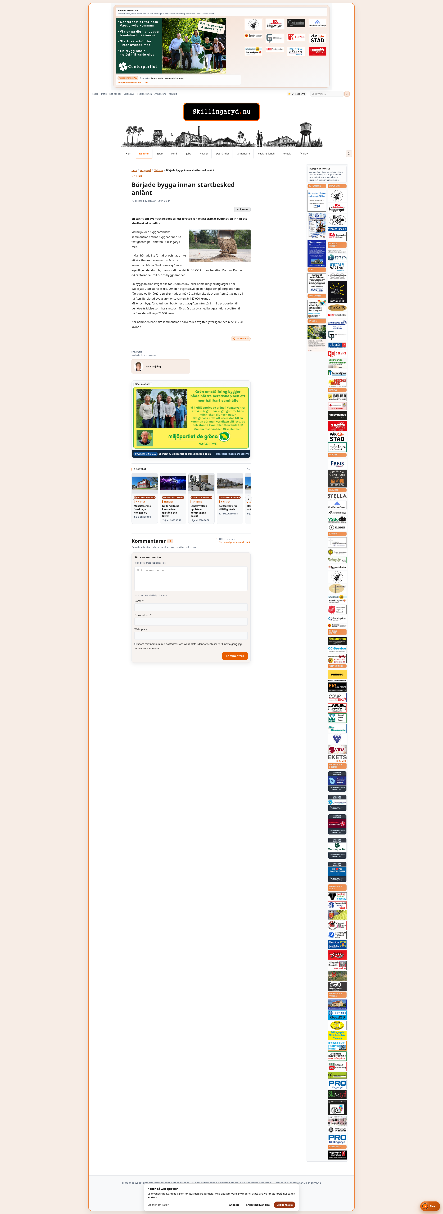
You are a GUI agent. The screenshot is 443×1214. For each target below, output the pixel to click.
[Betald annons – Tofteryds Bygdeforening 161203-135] (337, 1056)
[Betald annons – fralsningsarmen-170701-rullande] (337, 609)
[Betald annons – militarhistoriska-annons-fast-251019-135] (337, 1035)
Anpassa (234, 1204)
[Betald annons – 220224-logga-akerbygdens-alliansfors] (337, 552)
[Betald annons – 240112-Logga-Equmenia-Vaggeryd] (337, 567)
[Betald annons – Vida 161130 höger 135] (337, 749)
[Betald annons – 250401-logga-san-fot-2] (337, 292)
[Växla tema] (349, 153)
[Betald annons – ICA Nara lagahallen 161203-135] (337, 236)
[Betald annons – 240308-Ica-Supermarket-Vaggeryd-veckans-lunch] (337, 208)
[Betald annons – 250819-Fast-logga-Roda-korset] (337, 406)
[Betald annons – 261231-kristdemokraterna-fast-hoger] (337, 871)
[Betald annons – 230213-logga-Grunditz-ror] (337, 325)
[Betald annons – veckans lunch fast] (337, 229)
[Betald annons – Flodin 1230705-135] (337, 527)
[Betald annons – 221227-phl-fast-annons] (275, 50)
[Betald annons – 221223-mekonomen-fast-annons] (337, 641)
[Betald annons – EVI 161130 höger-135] (337, 687)
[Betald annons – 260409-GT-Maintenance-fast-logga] (275, 38)
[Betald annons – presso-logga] (337, 675)
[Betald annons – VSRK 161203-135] (337, 925)
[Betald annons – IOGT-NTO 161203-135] (337, 1015)
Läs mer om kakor (158, 1204)
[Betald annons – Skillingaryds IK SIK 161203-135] (337, 955)
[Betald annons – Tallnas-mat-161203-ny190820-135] (337, 196)
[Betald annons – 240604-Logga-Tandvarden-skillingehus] (337, 252)
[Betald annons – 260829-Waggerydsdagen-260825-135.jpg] (317, 225)
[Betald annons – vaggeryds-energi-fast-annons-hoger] (337, 1155)
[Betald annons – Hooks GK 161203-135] (337, 915)
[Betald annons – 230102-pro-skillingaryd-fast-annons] (337, 1139)
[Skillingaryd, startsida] (221, 111)
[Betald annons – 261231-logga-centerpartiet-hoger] (337, 847)
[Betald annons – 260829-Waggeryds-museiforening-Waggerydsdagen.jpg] (317, 253)
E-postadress (143, 615)
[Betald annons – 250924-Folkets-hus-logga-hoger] (337, 478)
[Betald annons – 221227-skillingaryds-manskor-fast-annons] (337, 1130)
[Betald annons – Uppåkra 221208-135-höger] (337, 758)
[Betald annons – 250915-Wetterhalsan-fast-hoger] (296, 51)
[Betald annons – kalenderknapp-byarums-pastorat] (253, 51)
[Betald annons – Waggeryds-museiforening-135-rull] (337, 1004)
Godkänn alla (285, 1204)
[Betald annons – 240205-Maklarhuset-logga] (337, 512)
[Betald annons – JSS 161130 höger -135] (337, 708)
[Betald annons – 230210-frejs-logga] (337, 464)
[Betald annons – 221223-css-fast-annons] (337, 276)
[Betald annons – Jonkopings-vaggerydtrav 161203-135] (337, 986)
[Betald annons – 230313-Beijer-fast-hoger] (337, 397)
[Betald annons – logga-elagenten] (317, 51)
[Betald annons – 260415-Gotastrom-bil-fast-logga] (296, 23)
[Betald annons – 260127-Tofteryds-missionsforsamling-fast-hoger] (337, 542)
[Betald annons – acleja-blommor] (337, 447)
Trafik (104, 93)
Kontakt (173, 93)
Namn (139, 601)
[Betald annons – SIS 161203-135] (337, 896)
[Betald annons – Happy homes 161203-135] (337, 416)
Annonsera (160, 93)
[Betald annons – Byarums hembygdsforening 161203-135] (337, 1121)
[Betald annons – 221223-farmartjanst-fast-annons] (337, 373)
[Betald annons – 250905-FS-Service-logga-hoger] (296, 37)
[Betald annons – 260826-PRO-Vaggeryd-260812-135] (317, 201)
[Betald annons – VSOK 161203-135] (337, 976)
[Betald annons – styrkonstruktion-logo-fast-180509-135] (337, 728)
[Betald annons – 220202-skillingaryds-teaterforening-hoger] (337, 1107)
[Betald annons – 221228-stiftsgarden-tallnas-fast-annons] (253, 24)
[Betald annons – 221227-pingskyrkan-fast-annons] (337, 589)
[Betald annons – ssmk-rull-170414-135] (337, 965)
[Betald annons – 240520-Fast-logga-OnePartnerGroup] (317, 23)
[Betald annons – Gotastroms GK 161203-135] (337, 944)
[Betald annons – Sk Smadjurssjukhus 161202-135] (337, 363)
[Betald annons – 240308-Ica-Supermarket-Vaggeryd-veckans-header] (275, 24)
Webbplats (140, 629)
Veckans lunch (144, 93)
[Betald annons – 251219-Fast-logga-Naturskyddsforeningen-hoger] (337, 1075)
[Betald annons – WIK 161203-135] (337, 905)
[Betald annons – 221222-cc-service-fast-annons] (337, 649)
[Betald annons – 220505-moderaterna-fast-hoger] (337, 780)
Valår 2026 (129, 93)
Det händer (115, 93)
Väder (95, 93)
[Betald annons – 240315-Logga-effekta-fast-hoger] (337, 257)
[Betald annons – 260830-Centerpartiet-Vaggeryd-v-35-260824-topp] (178, 46)
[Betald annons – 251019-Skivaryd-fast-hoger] (337, 1094)
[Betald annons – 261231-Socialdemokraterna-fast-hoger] (337, 823)
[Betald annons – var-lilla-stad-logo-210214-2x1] (317, 38)
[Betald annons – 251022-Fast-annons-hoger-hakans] (337, 307)
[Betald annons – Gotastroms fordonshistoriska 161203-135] (337, 1025)
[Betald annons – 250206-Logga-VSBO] (337, 519)
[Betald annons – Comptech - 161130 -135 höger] (337, 697)
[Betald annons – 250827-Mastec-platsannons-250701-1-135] (317, 283)
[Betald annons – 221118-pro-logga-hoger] (337, 1084)
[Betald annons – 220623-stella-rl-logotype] (337, 497)
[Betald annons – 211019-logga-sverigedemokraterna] (337, 802)
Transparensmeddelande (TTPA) (132, 82)
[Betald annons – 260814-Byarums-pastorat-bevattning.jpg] (317, 338)
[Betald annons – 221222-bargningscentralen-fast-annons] (337, 658)
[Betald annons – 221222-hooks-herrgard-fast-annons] (337, 220)
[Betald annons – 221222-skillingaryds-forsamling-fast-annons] (253, 36)
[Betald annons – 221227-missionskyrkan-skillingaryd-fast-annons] (337, 560)
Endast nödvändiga (258, 1204)
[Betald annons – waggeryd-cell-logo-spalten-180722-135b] (337, 718)
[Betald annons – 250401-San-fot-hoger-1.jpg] (337, 382)
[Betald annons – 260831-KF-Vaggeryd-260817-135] (317, 309)
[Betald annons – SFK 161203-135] (337, 935)
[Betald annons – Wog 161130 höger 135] (337, 739)
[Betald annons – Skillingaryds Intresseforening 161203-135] (337, 1066)
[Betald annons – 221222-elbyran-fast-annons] (337, 345)
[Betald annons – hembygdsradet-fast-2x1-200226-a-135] (337, 1046)
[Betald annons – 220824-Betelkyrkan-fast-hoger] (337, 619)
